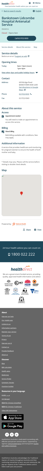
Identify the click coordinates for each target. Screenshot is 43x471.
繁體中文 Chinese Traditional (12, 407)
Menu (37, 3)
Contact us (5, 347)
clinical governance (14, 444)
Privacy (4, 339)
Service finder (6, 379)
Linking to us (6, 324)
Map (35, 47)
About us (5, 355)
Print (39, 230)
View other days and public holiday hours (18, 72)
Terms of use (6, 336)
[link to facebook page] (7, 435)
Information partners (9, 328)
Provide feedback (8, 351)
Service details (7, 47)
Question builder (8, 386)
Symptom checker (8, 383)
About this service (23, 47)
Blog (3, 363)
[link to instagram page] (12, 435)
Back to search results (12, 11)
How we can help (8, 316)
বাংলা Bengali (6, 399)
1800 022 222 (22, 254)
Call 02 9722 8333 (21, 38)
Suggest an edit (21, 56)
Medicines (5, 375)
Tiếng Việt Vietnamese (9, 410)
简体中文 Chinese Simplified (11, 403)
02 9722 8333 (24, 94)
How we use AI (7, 343)
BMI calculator (7, 367)
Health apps (6, 371)
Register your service (9, 332)
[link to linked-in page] (17, 435)
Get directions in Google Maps (28, 88)
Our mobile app (7, 320)
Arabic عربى (6, 395)
